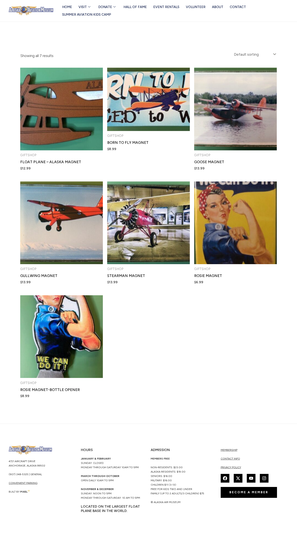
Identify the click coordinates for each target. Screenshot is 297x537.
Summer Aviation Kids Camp (86, 15)
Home (67, 7)
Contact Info (230, 458)
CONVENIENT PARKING (23, 483)
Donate (105, 7)
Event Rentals (166, 7)
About (217, 7)
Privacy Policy (231, 467)
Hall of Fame (135, 7)
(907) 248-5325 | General (25, 474)
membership (229, 449)
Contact (238, 7)
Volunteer (195, 7)
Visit (82, 7)
